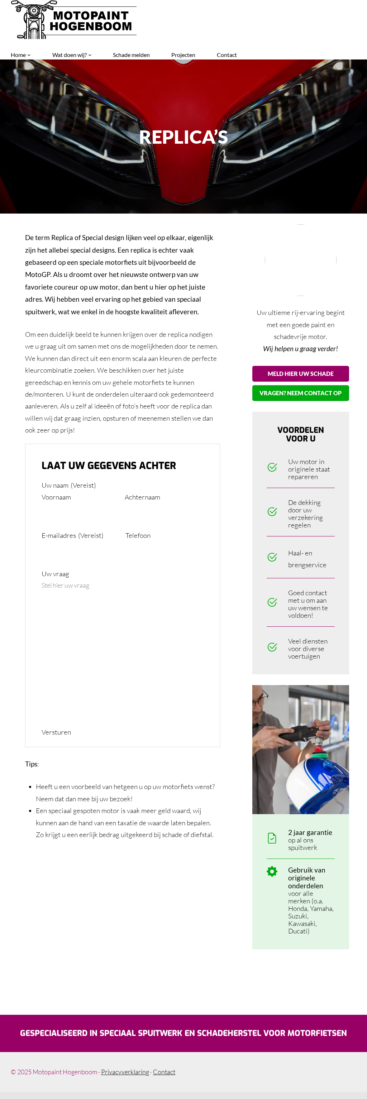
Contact (164, 1072)
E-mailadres (73, 535)
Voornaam (56, 497)
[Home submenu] (29, 55)
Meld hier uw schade (301, 373)
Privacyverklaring (125, 1072)
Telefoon (138, 535)
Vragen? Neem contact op (300, 393)
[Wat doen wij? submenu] (90, 55)
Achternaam (142, 497)
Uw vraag (55, 573)
